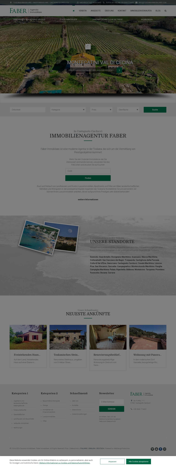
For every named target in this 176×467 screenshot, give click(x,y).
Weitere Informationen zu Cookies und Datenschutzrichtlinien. (64, 463)
